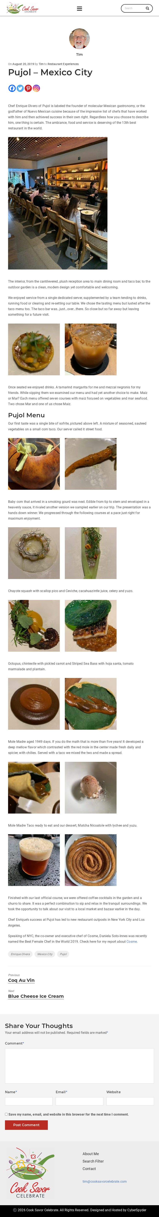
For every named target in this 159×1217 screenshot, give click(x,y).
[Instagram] (36, 88)
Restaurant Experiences (63, 64)
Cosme (131, 942)
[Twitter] (20, 88)
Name (11, 1092)
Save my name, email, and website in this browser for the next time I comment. (68, 1114)
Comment (14, 1043)
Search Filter (93, 1161)
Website (113, 1092)
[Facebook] (12, 88)
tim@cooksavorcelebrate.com (105, 1181)
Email (61, 1092)
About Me (91, 1154)
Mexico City (44, 954)
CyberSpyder (136, 1210)
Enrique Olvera (20, 954)
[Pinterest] (28, 88)
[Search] (147, 8)
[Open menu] (79, 8)
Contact (89, 1168)
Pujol (63, 954)
